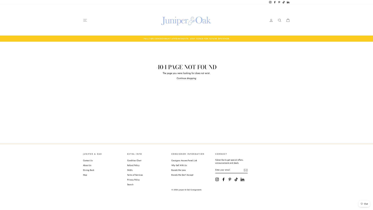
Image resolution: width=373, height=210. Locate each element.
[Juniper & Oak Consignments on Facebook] (223, 179)
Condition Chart (134, 160)
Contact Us (88, 160)
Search (130, 184)
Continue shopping (186, 78)
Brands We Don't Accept (182, 174)
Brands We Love (178, 170)
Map (85, 174)
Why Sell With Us (179, 165)
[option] (186, 38)
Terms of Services (135, 174)
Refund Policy (133, 165)
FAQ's (129, 170)
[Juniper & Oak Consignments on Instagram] (217, 179)
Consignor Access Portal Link (184, 160)
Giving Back (88, 170)
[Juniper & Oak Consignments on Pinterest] (230, 179)
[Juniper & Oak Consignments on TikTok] (236, 179)
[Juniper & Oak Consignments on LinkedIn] (242, 179)
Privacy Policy (133, 179)
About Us (87, 165)
